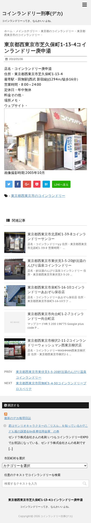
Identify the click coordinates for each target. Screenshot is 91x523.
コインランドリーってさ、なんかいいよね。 (45, 506)
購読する (13, 405)
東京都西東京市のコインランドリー (38, 196)
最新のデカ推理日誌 (17, 418)
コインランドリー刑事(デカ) (32, 13)
